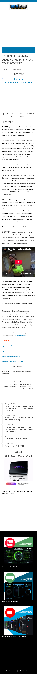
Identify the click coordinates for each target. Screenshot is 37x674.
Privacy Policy (15, 491)
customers (16, 371)
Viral (19, 671)
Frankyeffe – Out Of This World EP (17, 439)
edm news (28, 371)
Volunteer (29, 491)
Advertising (5, 493)
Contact (11, 493)
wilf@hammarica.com (20, 335)
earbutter (21, 371)
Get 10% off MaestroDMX (18, 456)
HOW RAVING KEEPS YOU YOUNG (10, 384)
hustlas (4, 373)
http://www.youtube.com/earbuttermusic (13, 361)
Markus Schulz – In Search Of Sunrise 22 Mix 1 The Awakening (19, 419)
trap (7, 373)
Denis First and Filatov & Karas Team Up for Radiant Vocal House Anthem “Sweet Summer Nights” (19, 429)
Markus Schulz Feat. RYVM (14, 446)
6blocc (10, 371)
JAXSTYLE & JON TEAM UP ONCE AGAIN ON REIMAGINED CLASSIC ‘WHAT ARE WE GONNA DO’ (19, 408)
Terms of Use (6, 491)
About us (23, 491)
